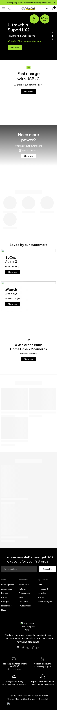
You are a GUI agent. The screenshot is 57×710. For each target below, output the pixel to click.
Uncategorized (7, 584)
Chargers (5, 601)
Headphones (6, 605)
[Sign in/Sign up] (47, 9)
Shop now (14, 47)
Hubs (3, 610)
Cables (4, 597)
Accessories (6, 589)
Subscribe (47, 569)
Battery (4, 593)
